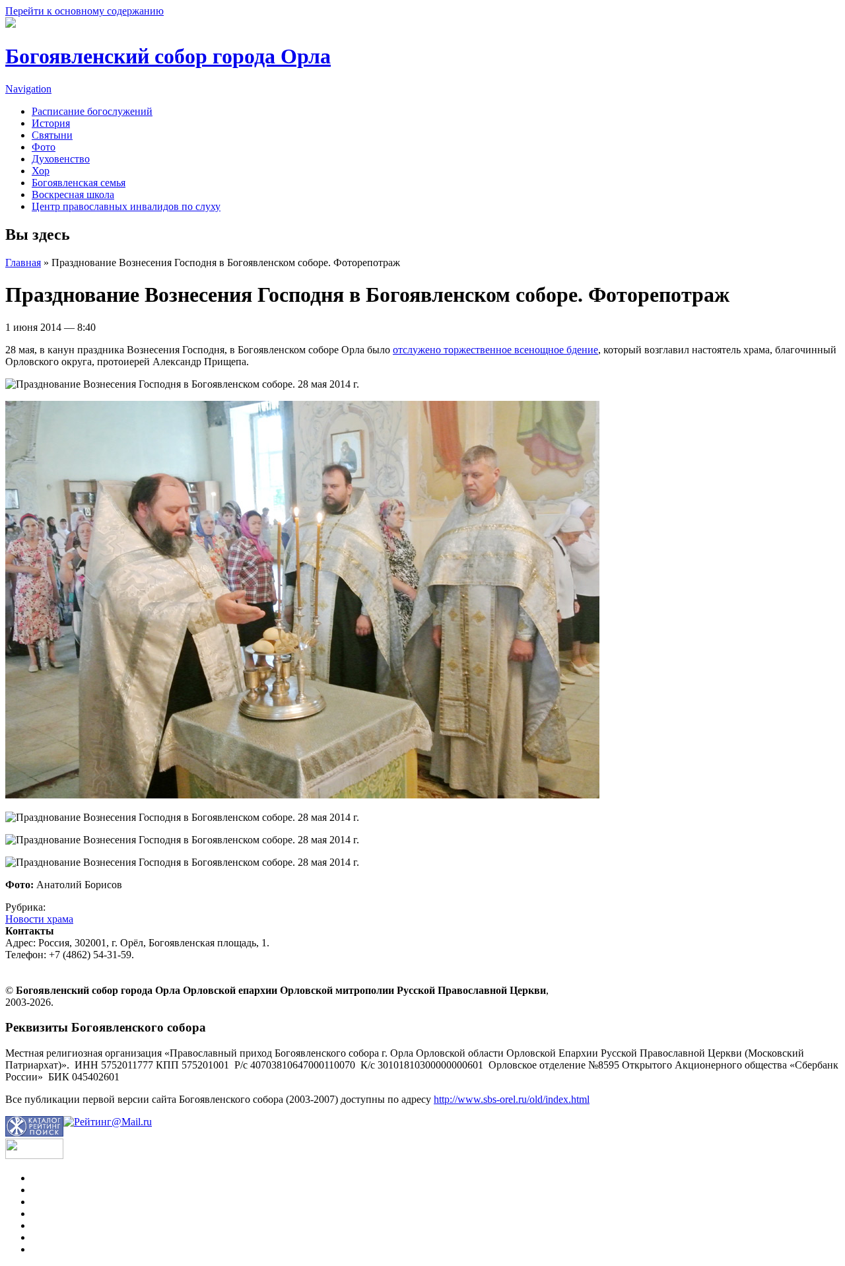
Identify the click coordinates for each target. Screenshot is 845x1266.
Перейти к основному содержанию (84, 11)
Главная (23, 262)
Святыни (52, 135)
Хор (41, 170)
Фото (43, 147)
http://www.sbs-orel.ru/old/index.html (512, 1099)
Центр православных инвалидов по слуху (126, 206)
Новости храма (39, 919)
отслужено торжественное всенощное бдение (495, 349)
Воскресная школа (73, 194)
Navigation (28, 88)
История (51, 123)
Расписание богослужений (92, 111)
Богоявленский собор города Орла (168, 56)
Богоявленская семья (78, 182)
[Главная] (10, 24)
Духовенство (61, 158)
